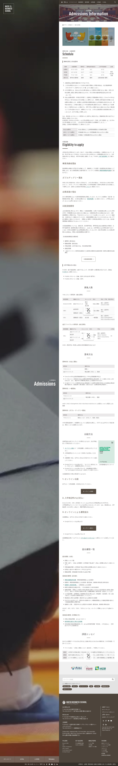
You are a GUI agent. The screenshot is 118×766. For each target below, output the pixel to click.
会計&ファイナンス (105, 743)
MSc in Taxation (65, 748)
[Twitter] (44, 764)
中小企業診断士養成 (79, 743)
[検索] (113, 679)
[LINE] (49, 764)
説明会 (22, 759)
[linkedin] (57, 764)
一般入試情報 (77, 25)
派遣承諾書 (90, 199)
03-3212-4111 (69, 718)
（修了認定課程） (103, 156)
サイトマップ (106, 709)
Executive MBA (65, 743)
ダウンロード (7, 759)
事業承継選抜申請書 (105, 170)
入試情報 (36, 759)
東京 (26, 764)
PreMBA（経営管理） (79, 744)
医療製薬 (99, 764)
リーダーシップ (105, 746)
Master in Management (67, 746)
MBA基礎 (90, 744)
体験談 (52, 759)
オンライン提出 (88, 528)
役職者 (95, 764)
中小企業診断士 (108, 764)
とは (66, 2)
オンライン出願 (69, 448)
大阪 (28, 764)
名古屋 (31, 764)
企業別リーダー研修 (93, 746)
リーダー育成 (91, 743)
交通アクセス (106, 707)
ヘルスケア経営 (105, 751)
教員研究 (80, 2)
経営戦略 (103, 753)
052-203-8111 (69, 711)
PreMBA (64, 272)
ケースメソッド (73, 2)
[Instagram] (54, 764)
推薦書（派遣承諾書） (71, 585)
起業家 (85, 764)
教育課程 (87, 2)
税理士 (114, 764)
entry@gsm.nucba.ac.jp (87, 538)
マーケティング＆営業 (106, 744)
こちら (88, 186)
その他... (104, 2)
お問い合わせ (106, 714)
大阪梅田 (64, 722)
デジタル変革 (104, 750)
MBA (63, 744)
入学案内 (99, 2)
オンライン (36, 764)
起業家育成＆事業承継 (106, 755)
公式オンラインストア (108, 717)
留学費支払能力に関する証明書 (73, 621)
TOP (64, 25)
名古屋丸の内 (66, 707)
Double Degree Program (67, 750)
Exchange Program (66, 751)
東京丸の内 (65, 714)
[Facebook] (46, 764)
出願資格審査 (88, 259)
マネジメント (104, 748)
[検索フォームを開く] (115, 2)
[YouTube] (52, 764)
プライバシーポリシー (108, 712)
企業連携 (93, 2)
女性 (103, 764)
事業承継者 (90, 764)
